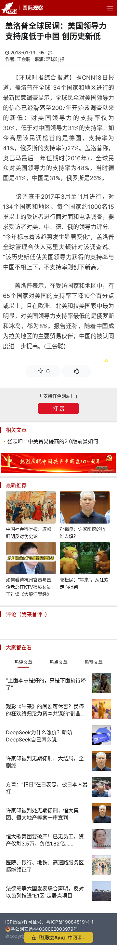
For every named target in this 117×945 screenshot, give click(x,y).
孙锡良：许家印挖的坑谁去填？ (82, 532)
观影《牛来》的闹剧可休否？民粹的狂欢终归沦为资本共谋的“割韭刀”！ (45, 710)
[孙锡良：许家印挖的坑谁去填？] (85, 508)
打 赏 (59, 408)
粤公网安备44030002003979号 (44, 929)
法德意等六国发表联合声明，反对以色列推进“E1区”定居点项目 (45, 892)
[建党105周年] (58, 471)
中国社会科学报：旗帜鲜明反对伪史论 (28, 532)
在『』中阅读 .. (58, 937)
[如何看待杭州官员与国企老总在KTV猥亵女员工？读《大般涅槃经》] (31, 559)
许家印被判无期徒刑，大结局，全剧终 (45, 762)
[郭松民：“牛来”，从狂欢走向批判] (85, 559)
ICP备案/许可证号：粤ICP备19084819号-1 (49, 922)
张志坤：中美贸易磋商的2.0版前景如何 (52, 441)
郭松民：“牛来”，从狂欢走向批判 (84, 583)
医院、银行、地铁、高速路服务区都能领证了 (45, 866)
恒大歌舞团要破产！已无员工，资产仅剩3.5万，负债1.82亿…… (45, 840)
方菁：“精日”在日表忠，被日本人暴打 (47, 788)
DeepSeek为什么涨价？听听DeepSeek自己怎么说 (39, 736)
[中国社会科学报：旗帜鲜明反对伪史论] (31, 508)
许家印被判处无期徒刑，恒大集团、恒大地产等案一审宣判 (42, 814)
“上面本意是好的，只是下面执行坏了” (46, 684)
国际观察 (32, 8)
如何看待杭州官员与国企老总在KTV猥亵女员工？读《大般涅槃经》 (28, 587)
